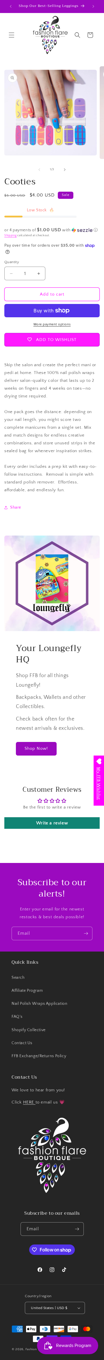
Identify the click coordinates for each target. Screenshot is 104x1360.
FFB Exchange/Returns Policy (39, 1056)
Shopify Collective (29, 1030)
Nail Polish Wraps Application (39, 1003)
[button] (11, 35)
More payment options (52, 324)
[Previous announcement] (10, 6)
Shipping (10, 235)
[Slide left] (39, 169)
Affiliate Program (27, 990)
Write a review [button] (52, 823)
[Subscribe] (85, 933)
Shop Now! (36, 748)
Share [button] (15, 507)
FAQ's (17, 1016)
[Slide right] (64, 169)
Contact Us (22, 1043)
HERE (29, 1102)
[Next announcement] (93, 6)
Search (18, 977)
